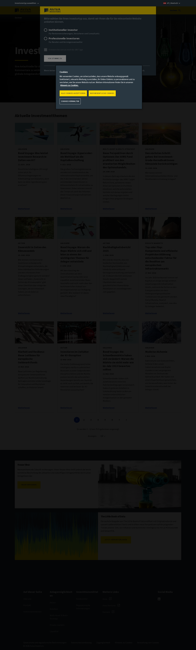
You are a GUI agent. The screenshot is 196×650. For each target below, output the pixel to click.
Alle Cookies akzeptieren (73, 93)
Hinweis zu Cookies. (69, 85)
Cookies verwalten (70, 101)
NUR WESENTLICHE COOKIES (102, 93)
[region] (99, 87)
